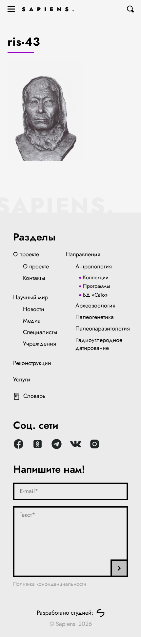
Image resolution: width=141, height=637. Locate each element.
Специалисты (40, 332)
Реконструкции (32, 363)
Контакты (34, 278)
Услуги (21, 379)
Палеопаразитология (102, 328)
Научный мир (30, 297)
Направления (83, 254)
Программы (96, 286)
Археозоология (95, 305)
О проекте (26, 254)
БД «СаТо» (95, 295)
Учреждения (39, 343)
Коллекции (96, 277)
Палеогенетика (94, 317)
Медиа (32, 320)
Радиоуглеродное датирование (98, 344)
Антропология (93, 266)
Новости (33, 309)
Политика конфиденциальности (49, 584)
